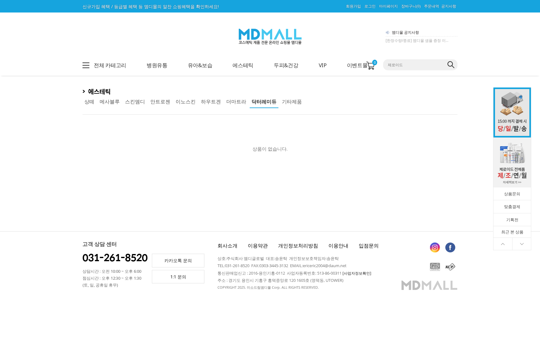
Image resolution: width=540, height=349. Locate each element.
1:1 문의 (178, 277)
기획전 (512, 219)
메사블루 (110, 101)
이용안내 (338, 245)
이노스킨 (186, 101)
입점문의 (369, 245)
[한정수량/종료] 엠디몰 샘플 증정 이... (417, 40)
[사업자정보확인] (356, 273)
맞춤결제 (512, 206)
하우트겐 (211, 101)
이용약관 (258, 245)
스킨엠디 (135, 101)
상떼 (89, 101)
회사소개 (228, 245)
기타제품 (292, 101)
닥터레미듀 (264, 101)
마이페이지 (388, 6)
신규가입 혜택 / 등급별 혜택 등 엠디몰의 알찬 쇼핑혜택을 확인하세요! (150, 6)
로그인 (370, 6)
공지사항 (448, 6)
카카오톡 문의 (178, 260)
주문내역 (431, 6)
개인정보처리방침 (298, 245)
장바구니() (411, 6)
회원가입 (353, 6)
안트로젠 (160, 101)
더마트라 (236, 101)
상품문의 (512, 194)
